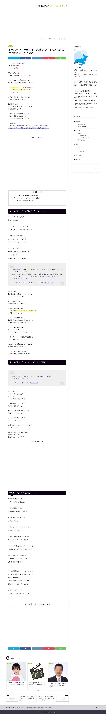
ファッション (80, 155)
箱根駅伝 (80, 133)
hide (40, 192)
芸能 (79, 149)
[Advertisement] (53, 24)
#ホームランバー (55, 276)
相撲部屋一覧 (81, 124)
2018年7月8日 (49, 283)
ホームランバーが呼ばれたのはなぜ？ (28, 195)
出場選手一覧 (83, 135)
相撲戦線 (53, 6)
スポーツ (78, 130)
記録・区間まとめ (84, 137)
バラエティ (81, 151)
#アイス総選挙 (16, 269)
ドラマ (80, 147)
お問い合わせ (62, 39)
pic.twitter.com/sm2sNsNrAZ (20, 378)
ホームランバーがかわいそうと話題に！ (29, 198)
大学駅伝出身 (81, 140)
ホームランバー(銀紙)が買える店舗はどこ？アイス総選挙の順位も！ (29, 125)
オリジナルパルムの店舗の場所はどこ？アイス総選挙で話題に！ (28, 128)
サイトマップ (51, 39)
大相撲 (78, 121)
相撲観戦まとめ (82, 126)
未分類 (10, 46)
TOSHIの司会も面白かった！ (25, 200)
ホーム (41, 39)
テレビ (78, 144)
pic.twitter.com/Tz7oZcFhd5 (20, 278)
